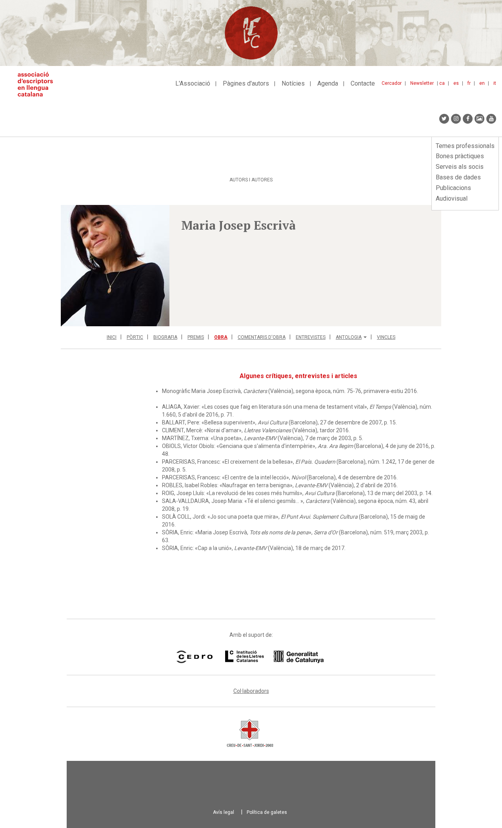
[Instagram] (456, 119)
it (494, 83)
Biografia (165, 337)
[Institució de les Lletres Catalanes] (274, 657)
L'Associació (192, 83)
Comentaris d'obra (262, 337)
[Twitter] (444, 119)
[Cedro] (194, 657)
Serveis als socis (460, 166)
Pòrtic (135, 337)
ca (442, 83)
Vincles (386, 337)
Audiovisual (451, 198)
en (482, 83)
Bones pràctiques (460, 156)
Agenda (327, 83)
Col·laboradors (251, 691)
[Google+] (479, 119)
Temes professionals (465, 146)
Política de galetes (267, 812)
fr (469, 83)
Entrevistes (311, 337)
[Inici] (38, 84)
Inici (111, 337)
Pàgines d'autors (246, 83)
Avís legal (223, 812)
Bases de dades (458, 177)
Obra (220, 337)
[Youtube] (491, 119)
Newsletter (422, 83)
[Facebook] (468, 119)
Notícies (293, 83)
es (456, 83)
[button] (115, 265)
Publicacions (453, 188)
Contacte (363, 83)
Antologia (349, 337)
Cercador (392, 83)
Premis (195, 337)
